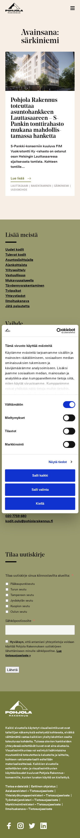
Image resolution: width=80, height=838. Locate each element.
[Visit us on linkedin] (43, 826)
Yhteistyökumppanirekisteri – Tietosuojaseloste (37, 795)
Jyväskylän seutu (21, 600)
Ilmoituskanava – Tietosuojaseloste (29, 809)
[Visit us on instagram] (20, 826)
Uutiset (16, 58)
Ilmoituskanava (17, 301)
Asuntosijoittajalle (19, 259)
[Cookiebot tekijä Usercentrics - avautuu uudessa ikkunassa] (57, 331)
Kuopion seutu (20, 606)
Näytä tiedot (58, 462)
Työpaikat (13, 290)
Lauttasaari (19, 186)
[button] (72, 8)
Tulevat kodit (15, 254)
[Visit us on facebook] (9, 826)
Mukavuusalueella (19, 280)
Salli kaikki (40, 475)
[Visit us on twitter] (32, 826)
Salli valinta (40, 489)
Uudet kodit (14, 249)
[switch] (69, 417)
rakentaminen (41, 186)
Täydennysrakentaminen (24, 285)
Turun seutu (18, 589)
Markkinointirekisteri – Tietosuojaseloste (33, 804)
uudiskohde (19, 189)
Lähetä (12, 670)
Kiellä (40, 503)
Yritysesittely (15, 270)
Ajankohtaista (16, 265)
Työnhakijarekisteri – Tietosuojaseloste (31, 800)
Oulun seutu (18, 612)
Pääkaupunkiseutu (22, 584)
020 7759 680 (15, 516)
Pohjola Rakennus (18, 8)
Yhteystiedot (15, 295)
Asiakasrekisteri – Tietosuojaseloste (29, 791)
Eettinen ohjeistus (43, 786)
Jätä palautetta (17, 306)
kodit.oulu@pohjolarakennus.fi (29, 521)
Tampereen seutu (22, 595)
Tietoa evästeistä (16, 786)
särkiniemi (61, 186)
